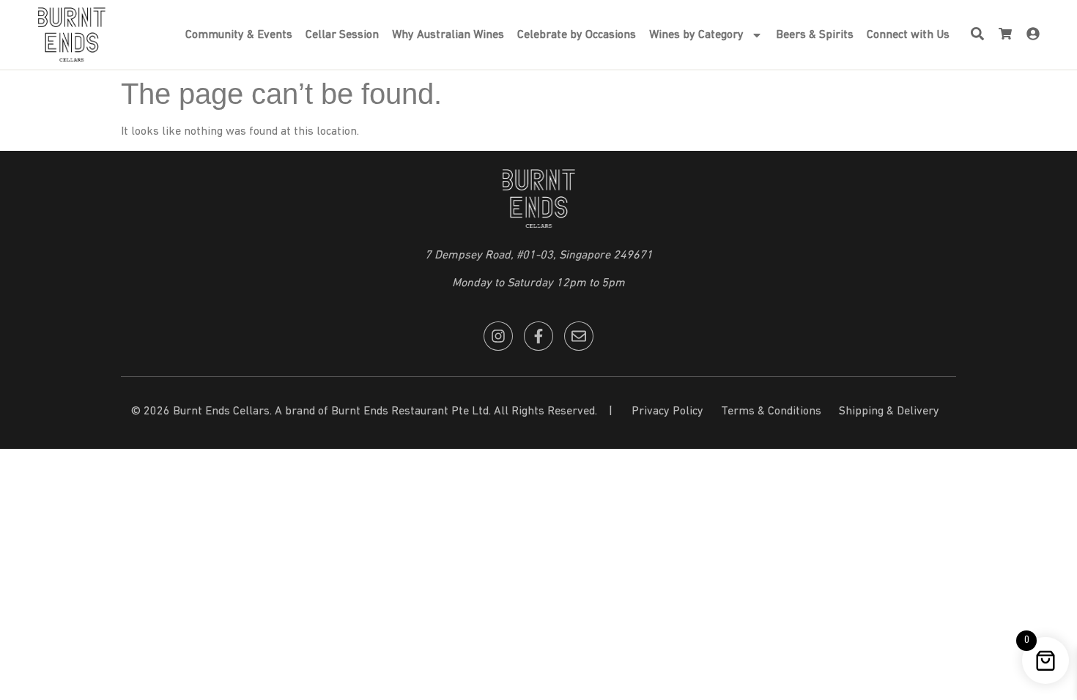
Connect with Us (908, 35)
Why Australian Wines (448, 35)
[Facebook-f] (538, 336)
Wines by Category (696, 35)
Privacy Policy (667, 411)
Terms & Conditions (771, 411)
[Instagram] (498, 336)
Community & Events (238, 35)
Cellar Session (342, 35)
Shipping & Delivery (889, 411)
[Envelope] (578, 336)
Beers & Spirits (815, 35)
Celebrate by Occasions (576, 35)
